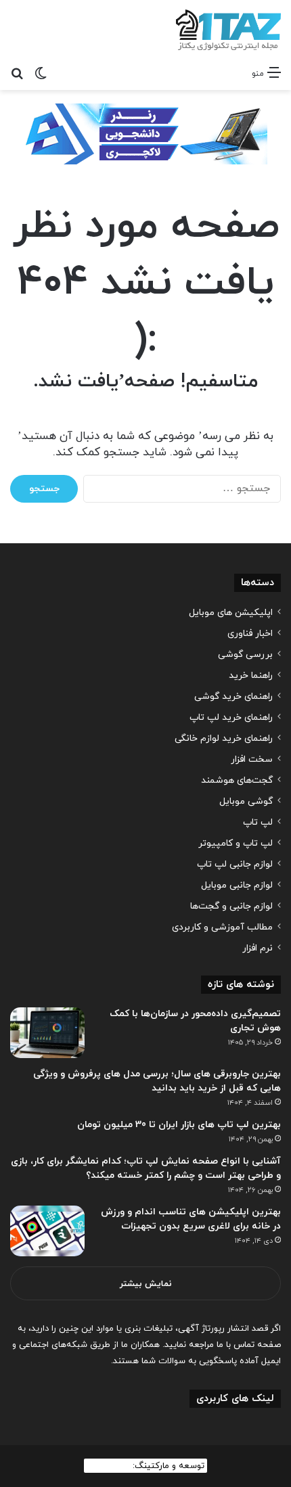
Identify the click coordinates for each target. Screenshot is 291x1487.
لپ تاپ (258, 822)
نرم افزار (257, 948)
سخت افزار (252, 759)
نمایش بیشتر (146, 1284)
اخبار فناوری (250, 633)
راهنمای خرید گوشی (233, 696)
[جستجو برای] (17, 73)
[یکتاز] (228, 29)
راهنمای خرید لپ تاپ (231, 717)
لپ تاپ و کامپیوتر (235, 843)
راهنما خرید (251, 675)
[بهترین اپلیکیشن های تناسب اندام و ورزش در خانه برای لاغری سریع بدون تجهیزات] (47, 1231)
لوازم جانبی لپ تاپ (235, 864)
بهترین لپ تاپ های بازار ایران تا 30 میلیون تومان (179, 1124)
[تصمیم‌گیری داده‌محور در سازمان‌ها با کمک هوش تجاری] (47, 1032)
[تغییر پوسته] (40, 73)
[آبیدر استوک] (145, 133)
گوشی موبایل (246, 801)
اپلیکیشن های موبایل (231, 612)
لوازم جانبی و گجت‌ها (231, 906)
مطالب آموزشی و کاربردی (222, 927)
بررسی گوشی (245, 654)
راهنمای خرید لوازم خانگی (224, 738)
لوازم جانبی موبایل (237, 885)
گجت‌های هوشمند (237, 780)
